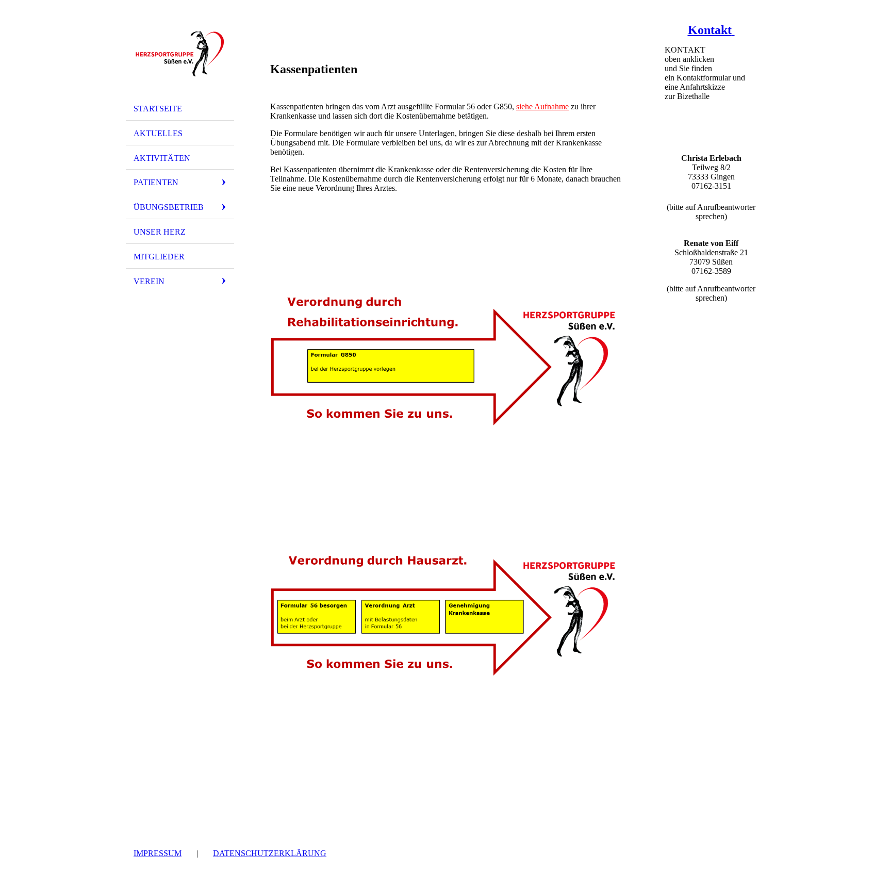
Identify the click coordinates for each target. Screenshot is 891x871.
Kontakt (710, 30)
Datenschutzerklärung (269, 853)
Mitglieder (159, 256)
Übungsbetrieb (169, 207)
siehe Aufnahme (542, 106)
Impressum (158, 853)
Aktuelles (158, 133)
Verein (149, 281)
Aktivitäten (162, 158)
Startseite (158, 108)
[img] (180, 53)
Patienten (156, 182)
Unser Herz (160, 231)
